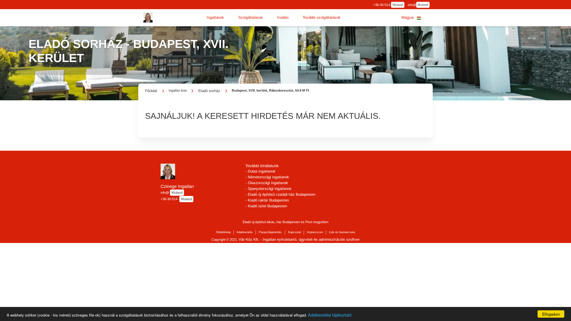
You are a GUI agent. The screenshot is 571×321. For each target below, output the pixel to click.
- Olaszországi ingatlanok (266, 183)
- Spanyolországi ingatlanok (268, 189)
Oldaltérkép (223, 232)
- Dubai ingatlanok (260, 171)
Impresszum (315, 232)
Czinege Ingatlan (177, 186)
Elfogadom (551, 314)
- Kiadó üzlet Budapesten (266, 206)
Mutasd (398, 4)
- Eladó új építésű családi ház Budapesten (280, 194)
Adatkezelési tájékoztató (330, 315)
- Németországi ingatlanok (267, 177)
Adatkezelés (245, 232)
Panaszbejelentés (270, 232)
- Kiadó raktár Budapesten (267, 200)
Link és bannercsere (342, 232)
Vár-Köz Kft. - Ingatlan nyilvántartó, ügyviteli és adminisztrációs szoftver (299, 239)
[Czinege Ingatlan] (148, 17)
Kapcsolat (294, 232)
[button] (215, 17)
